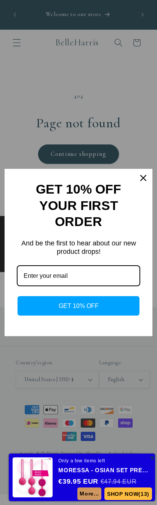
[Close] (143, 178)
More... (89, 494)
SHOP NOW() (128, 494)
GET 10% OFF (79, 306)
